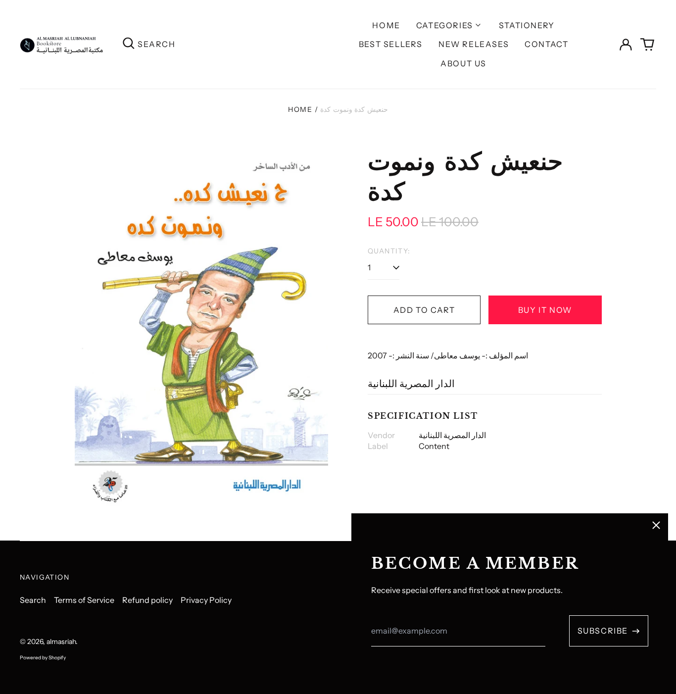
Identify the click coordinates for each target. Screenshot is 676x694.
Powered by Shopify (43, 657)
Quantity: (389, 251)
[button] (647, 44)
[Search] (129, 44)
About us (463, 63)
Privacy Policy (206, 600)
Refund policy (147, 600)
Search (33, 600)
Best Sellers (391, 44)
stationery (527, 25)
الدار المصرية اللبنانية (411, 384)
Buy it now (545, 310)
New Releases (473, 44)
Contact (546, 44)
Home (386, 25)
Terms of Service (84, 600)
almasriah (61, 641)
